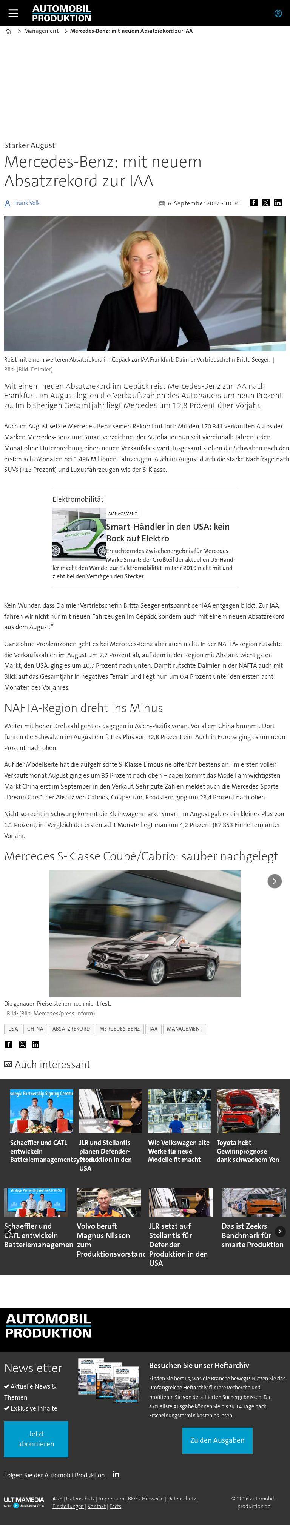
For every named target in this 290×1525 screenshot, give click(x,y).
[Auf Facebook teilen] (255, 203)
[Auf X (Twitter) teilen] (267, 203)
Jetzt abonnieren (36, 1439)
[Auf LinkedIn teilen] (279, 203)
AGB (57, 1498)
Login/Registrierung (280, 13)
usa (13, 1029)
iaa (154, 1029)
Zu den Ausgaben (217, 1440)
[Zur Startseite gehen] (61, 13)
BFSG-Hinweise (146, 1498)
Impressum (111, 1498)
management (184, 1029)
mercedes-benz (120, 1029)
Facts (115, 1506)
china (35, 1029)
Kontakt (97, 1506)
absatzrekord (71, 1029)
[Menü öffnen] (13, 13)
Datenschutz (80, 1498)
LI (117, 1473)
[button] (9, 1231)
